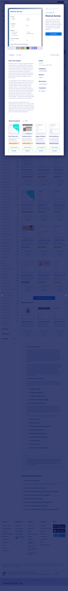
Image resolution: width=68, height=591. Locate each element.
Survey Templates (49, 12)
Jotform (43, 91)
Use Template (53, 34)
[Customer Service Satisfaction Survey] (27, 129)
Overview (12, 55)
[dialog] (34, 295)
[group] (14, 139)
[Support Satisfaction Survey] (41, 129)
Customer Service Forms (13, 143)
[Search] (46, 8)
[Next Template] (66, 295)
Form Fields (18, 55)
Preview (14, 151)
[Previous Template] (2, 295)
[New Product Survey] (14, 129)
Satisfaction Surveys (40, 143)
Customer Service (43, 84)
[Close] (65, 2)
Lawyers (41, 77)
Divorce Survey (53, 16)
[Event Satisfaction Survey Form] (54, 129)
